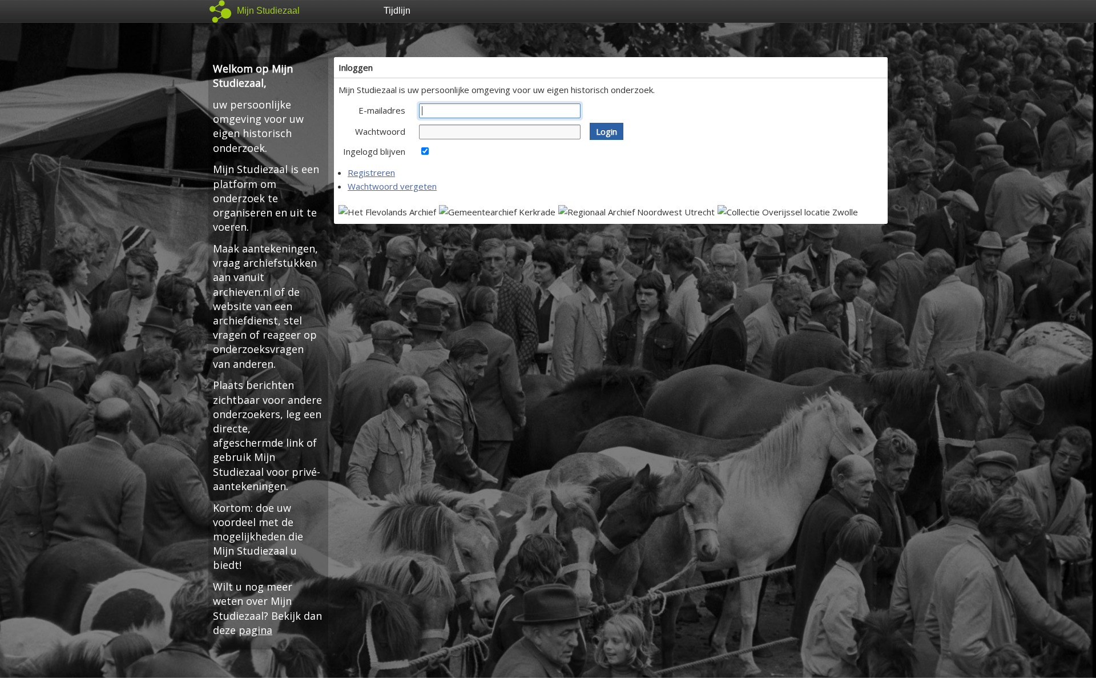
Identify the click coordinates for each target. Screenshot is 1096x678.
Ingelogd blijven (374, 151)
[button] (606, 131)
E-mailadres (381, 110)
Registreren (371, 172)
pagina (255, 630)
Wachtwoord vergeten (392, 186)
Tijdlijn (397, 10)
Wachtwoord (380, 131)
